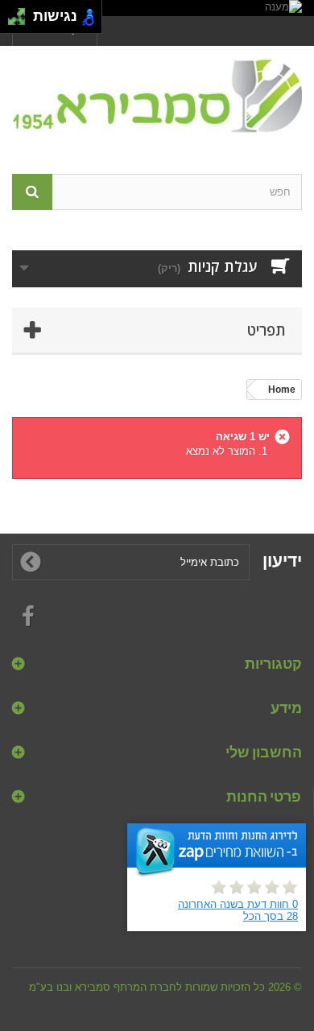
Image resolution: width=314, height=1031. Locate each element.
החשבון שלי (263, 752)
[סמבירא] (157, 96)
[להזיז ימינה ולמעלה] (21, 12)
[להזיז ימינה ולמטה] (21, 21)
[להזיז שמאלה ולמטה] (12, 21)
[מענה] (157, 8)
